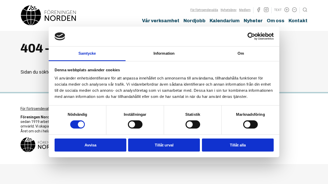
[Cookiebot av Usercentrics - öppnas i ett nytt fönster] (251, 36)
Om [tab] (241, 53)
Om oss (275, 20)
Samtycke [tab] (87, 53)
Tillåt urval (164, 145)
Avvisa (90, 145)
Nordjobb (194, 20)
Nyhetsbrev (229, 10)
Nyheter (253, 20)
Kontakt (298, 20)
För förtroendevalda (204, 10)
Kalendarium (225, 20)
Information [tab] (164, 53)
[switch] (135, 124)
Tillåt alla (238, 145)
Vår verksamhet (160, 20)
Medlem (245, 10)
